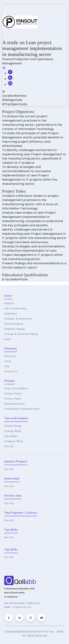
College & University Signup (21, 334)
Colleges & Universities (18, 318)
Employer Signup (14, 329)
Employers (10, 313)
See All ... (10, 446)
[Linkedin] (19, 617)
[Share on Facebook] (10, 72)
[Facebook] (8, 617)
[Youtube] (41, 617)
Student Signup (13, 323)
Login (7, 339)
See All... (9, 469)
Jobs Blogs (10, 436)
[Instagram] (30, 617)
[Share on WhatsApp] (10, 83)
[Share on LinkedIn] (10, 77)
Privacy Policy (12, 398)
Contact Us (11, 371)
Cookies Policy (13, 393)
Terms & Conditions (16, 388)
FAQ (7, 366)
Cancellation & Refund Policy (22, 409)
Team (7, 361)
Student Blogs (13, 426)
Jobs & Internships (15, 308)
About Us (10, 356)
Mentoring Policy (14, 403)
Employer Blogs (13, 441)
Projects (9, 303)
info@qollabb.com (21, 607)
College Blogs (12, 431)
